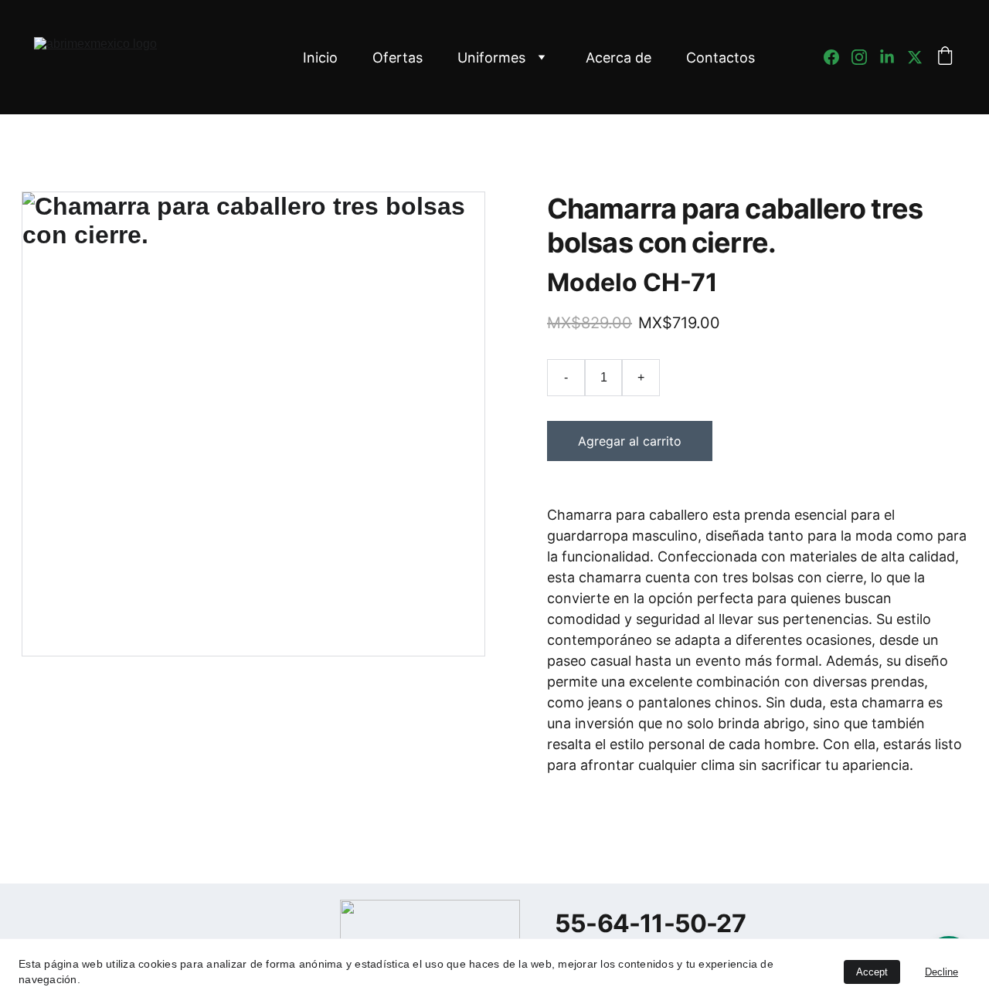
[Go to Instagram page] (865, 57)
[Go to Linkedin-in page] (893, 57)
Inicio (320, 57)
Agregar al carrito (629, 441)
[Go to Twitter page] (915, 57)
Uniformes (491, 57)
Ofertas (397, 57)
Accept (872, 972)
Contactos (720, 57)
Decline (941, 972)
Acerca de (618, 57)
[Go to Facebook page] (837, 57)
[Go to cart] (945, 57)
